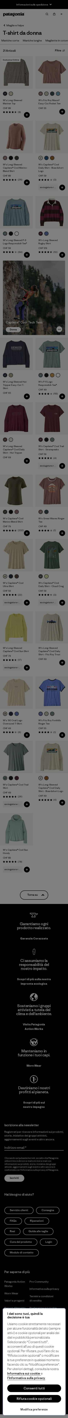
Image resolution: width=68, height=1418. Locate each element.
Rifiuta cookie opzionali (34, 1399)
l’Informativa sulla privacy (26, 1378)
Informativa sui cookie (24, 1373)
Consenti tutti (34, 1388)
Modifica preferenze (34, 1409)
